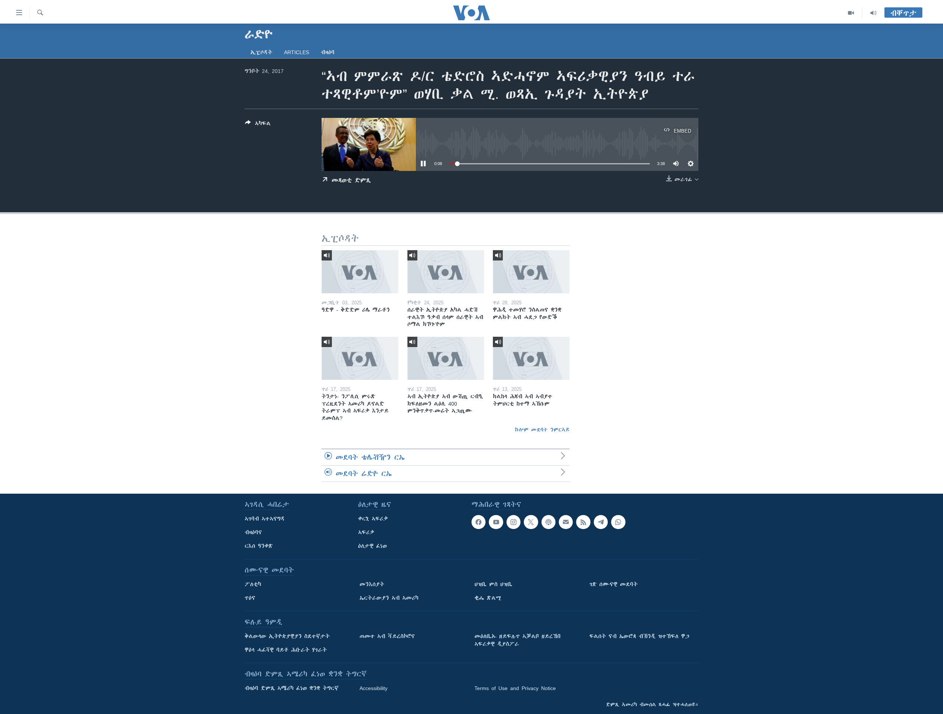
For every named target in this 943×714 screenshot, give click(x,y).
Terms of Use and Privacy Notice (515, 688)
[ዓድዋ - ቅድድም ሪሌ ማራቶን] (360, 271)
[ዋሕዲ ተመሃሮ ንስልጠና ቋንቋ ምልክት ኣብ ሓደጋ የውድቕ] (531, 271)
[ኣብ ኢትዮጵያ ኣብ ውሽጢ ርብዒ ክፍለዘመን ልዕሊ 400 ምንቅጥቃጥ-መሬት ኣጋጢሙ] (445, 358)
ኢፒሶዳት (261, 52)
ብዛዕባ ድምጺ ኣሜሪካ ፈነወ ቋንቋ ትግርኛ (292, 688)
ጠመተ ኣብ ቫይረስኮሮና (387, 636)
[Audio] (873, 12)
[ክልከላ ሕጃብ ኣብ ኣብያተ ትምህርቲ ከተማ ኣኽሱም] (531, 358)
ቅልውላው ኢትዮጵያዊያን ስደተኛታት (287, 636)
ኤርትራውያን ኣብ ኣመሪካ (389, 598)
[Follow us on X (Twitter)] (531, 522)
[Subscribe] (566, 522)
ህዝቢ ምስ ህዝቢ (493, 584)
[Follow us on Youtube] (496, 522)
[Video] (851, 12)
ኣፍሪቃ (366, 532)
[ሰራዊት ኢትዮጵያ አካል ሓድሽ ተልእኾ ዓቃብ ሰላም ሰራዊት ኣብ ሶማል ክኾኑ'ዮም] (445, 271)
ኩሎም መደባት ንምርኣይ (542, 430)
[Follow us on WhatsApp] (618, 522)
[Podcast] (548, 522)
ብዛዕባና (253, 532)
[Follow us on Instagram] (513, 522)
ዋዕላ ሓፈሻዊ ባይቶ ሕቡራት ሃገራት (286, 650)
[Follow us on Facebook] (478, 522)
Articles (296, 52)
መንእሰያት (372, 584)
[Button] (258, 125)
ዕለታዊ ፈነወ (372, 546)
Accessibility (374, 688)
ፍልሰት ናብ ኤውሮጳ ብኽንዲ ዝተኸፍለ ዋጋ (639, 636)
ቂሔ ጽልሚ (487, 598)
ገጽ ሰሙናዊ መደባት (613, 584)
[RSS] (583, 522)
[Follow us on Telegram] (601, 522)
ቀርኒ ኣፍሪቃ (373, 518)
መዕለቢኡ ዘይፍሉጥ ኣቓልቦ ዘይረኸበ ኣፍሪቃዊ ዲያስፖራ (517, 640)
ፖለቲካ (253, 584)
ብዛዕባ (327, 52)
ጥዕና (250, 598)
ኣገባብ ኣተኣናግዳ (265, 518)
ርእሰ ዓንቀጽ (259, 546)
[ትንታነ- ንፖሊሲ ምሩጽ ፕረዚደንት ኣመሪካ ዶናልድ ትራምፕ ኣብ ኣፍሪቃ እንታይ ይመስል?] (360, 358)
